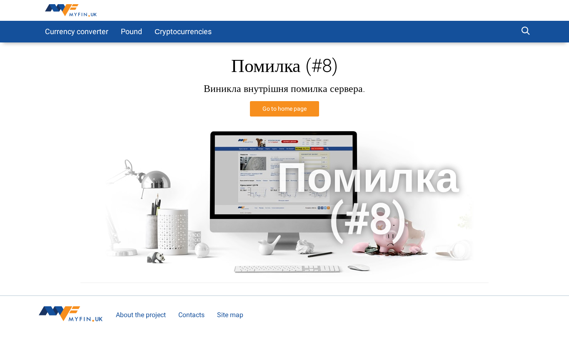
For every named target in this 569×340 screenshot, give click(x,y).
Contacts (191, 315)
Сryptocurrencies (183, 31)
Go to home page (284, 108)
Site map (230, 315)
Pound (131, 31)
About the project (141, 315)
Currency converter (76, 31)
